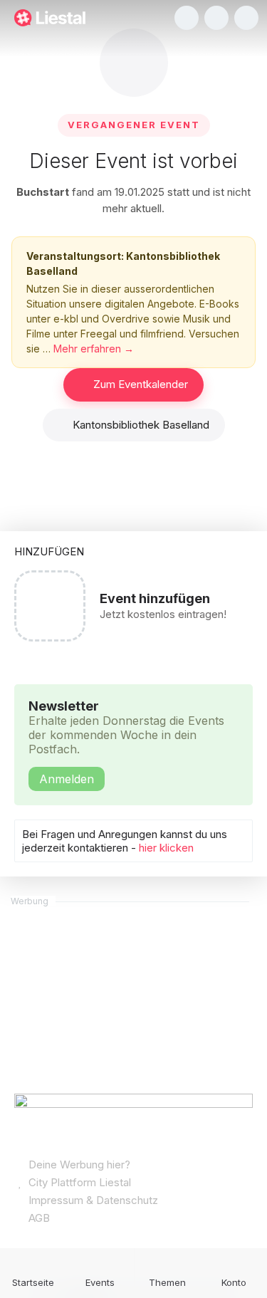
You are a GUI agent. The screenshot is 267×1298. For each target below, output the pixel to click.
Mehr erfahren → (93, 348)
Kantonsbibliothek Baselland (141, 424)
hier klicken (166, 847)
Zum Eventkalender (140, 384)
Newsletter (126, 742)
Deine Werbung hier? (78, 1164)
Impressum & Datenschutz (92, 1200)
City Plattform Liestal (78, 1182)
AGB (38, 1218)
